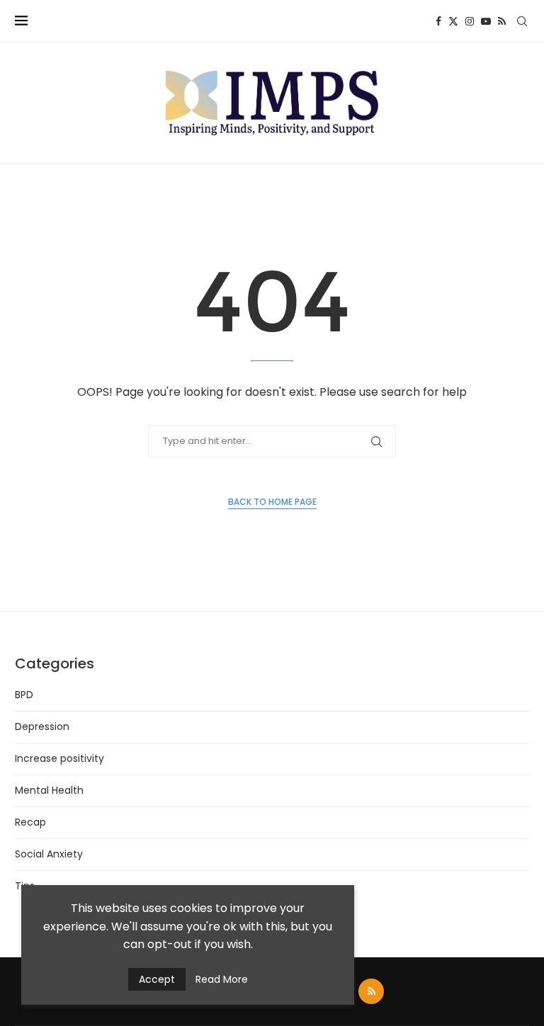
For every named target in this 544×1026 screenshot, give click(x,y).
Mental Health (49, 790)
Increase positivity (59, 758)
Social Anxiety (49, 854)
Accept (157, 979)
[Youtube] (486, 21)
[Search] (522, 21)
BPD (24, 695)
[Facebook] (438, 21)
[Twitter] (453, 21)
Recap (30, 822)
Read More (222, 979)
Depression (42, 726)
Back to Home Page (272, 502)
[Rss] (502, 21)
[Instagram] (469, 21)
